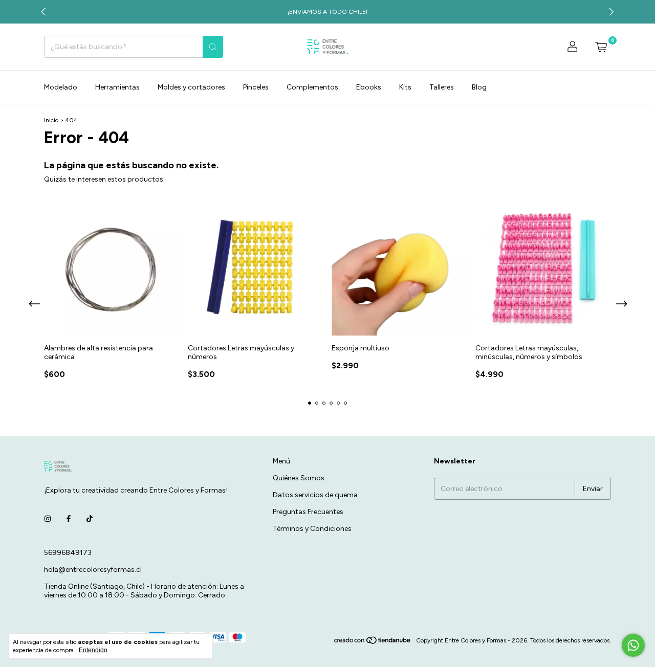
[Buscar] (213, 47)
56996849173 (68, 552)
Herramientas (117, 87)
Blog (479, 87)
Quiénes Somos (298, 478)
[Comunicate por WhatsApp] (633, 645)
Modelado (60, 87)
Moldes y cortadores (191, 87)
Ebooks (368, 87)
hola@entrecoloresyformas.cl (93, 569)
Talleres (441, 87)
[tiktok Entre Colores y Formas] (89, 519)
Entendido (93, 650)
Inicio (51, 120)
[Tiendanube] (372, 643)
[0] (601, 47)
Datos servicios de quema (315, 495)
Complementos (312, 87)
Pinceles (256, 87)
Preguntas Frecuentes (308, 511)
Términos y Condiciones (312, 528)
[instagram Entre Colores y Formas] (47, 519)
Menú (281, 461)
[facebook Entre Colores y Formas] (68, 519)
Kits (405, 87)
